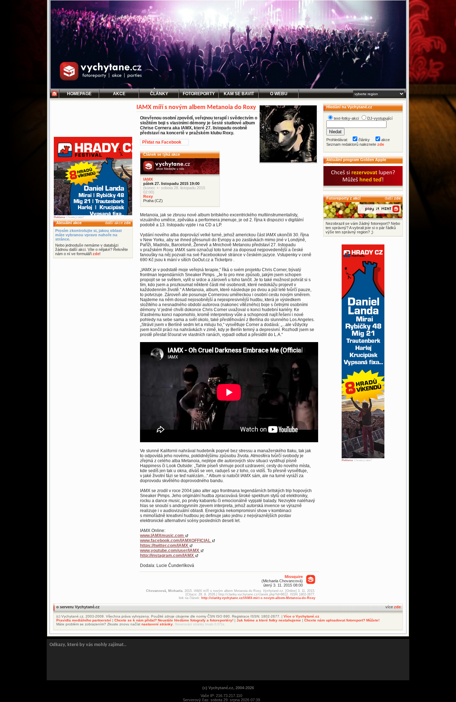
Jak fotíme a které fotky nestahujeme (269, 620)
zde (127, 223)
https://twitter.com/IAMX (164, 545)
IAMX (148, 179)
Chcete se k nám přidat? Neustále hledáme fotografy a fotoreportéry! (173, 620)
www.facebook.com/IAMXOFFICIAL (176, 540)
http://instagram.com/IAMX (167, 555)
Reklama (59, 217)
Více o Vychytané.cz (301, 616)
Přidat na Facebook (161, 142)
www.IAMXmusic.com (162, 535)
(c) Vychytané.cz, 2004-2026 (228, 688)
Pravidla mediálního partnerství (83, 620)
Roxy (148, 196)
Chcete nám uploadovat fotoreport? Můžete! (341, 620)
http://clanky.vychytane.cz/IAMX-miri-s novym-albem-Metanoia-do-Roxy (258, 598)
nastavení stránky (157, 624)
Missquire (294, 576)
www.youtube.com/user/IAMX (170, 550)
